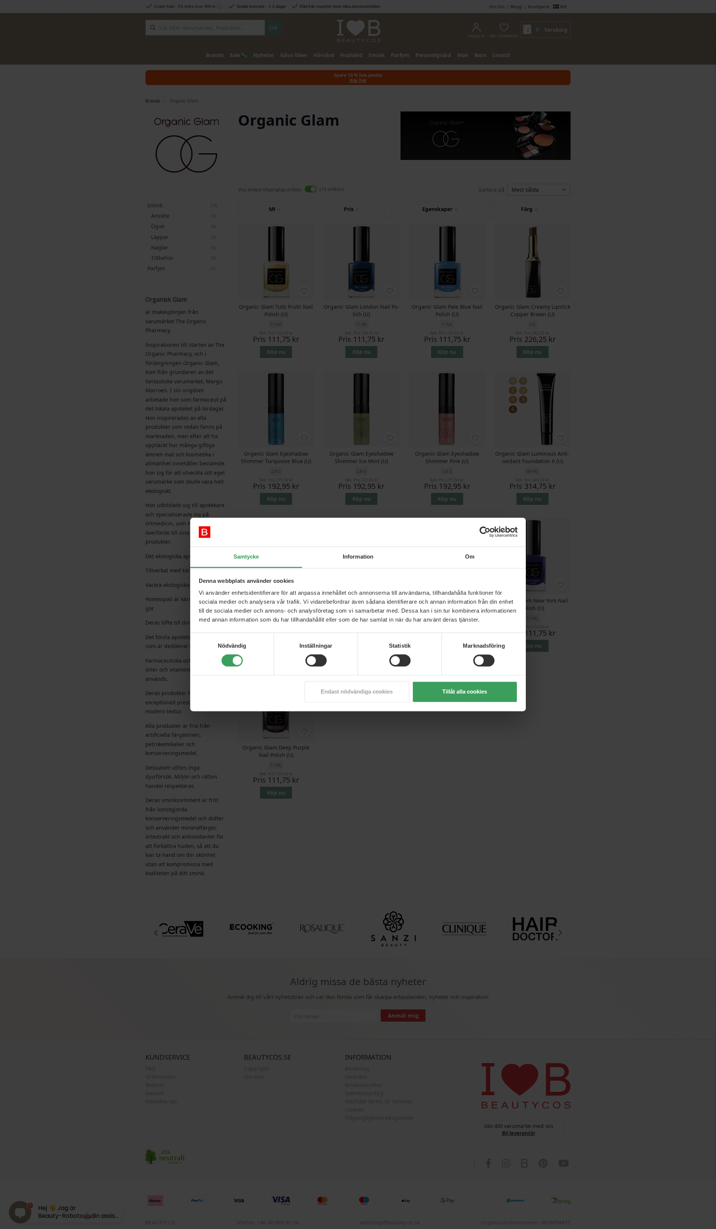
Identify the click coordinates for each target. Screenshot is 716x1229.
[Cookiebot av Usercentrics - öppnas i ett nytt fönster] (485, 532)
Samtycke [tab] (246, 556)
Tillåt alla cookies (464, 691)
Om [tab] (469, 556)
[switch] (316, 661)
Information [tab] (358, 556)
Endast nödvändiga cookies (357, 691)
